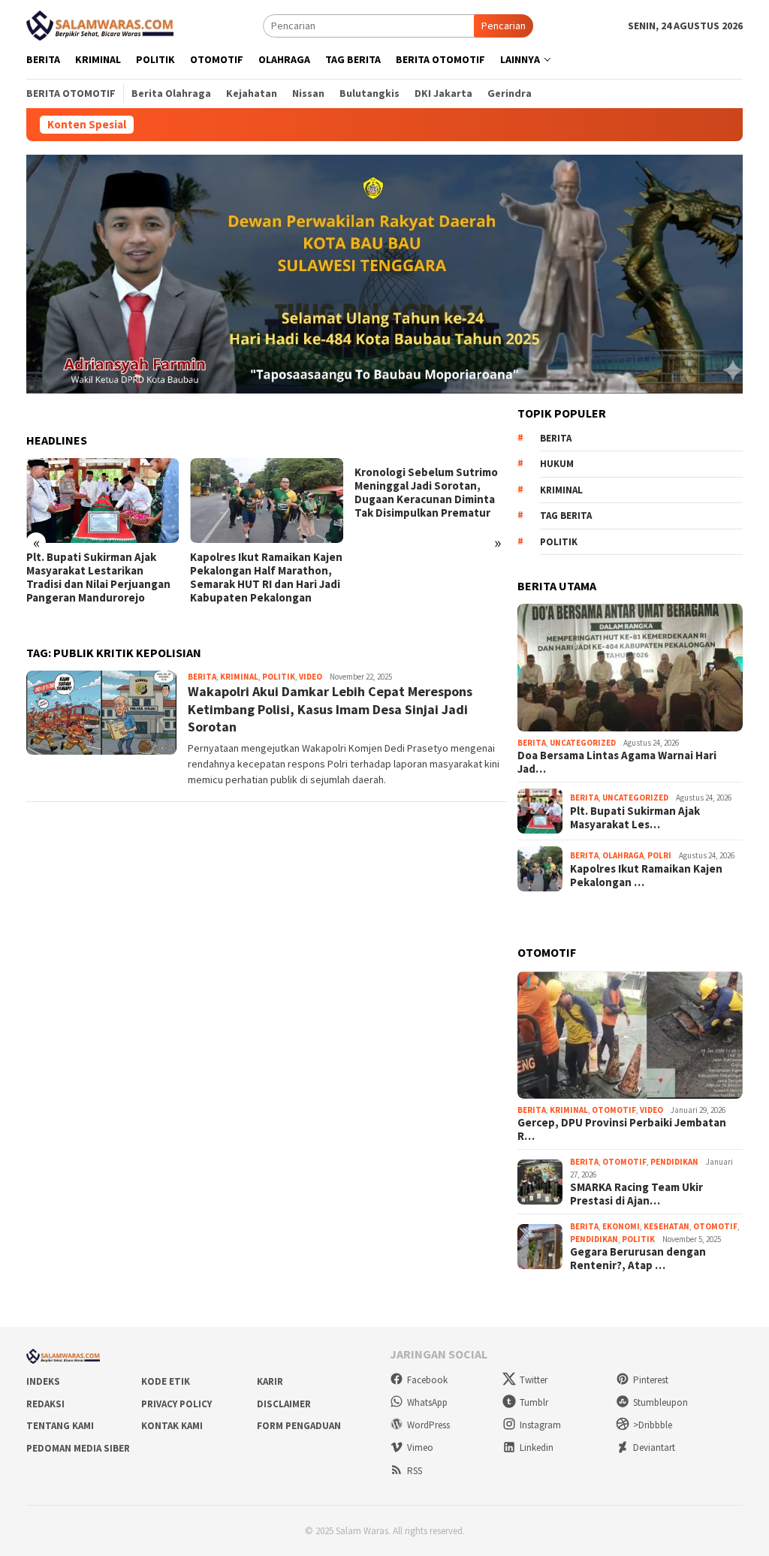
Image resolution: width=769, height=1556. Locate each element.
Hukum (557, 463)
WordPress (428, 1425)
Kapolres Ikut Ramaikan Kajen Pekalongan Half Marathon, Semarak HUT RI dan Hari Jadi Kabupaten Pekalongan (266, 577)
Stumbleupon (660, 1402)
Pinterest (650, 1380)
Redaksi (45, 1404)
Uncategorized (583, 742)
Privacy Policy (176, 1404)
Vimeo (420, 1447)
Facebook (427, 1380)
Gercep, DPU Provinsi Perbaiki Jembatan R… (621, 1129)
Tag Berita (566, 515)
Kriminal (239, 676)
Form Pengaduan (299, 1425)
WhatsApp (427, 1402)
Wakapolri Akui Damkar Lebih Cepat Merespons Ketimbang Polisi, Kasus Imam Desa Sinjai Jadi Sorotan (330, 709)
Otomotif (614, 1110)
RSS (414, 1470)
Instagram (540, 1425)
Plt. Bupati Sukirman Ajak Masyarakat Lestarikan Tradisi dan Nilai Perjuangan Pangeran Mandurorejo (98, 577)
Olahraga (623, 855)
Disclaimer (284, 1404)
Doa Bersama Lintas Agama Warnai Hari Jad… (616, 762)
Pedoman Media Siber (78, 1448)
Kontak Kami (172, 1425)
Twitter (533, 1380)
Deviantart (654, 1447)
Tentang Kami (60, 1425)
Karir (270, 1381)
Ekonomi (621, 1226)
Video (310, 676)
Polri (659, 855)
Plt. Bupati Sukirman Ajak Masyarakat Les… (635, 817)
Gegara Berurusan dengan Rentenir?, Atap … (638, 1258)
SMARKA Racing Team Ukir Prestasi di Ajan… (636, 1194)
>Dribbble (652, 1425)
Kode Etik (165, 1381)
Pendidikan (674, 1161)
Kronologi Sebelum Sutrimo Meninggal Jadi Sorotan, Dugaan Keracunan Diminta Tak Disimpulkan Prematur (426, 493)
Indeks (43, 1381)
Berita (202, 676)
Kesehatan (666, 1226)
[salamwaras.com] (101, 24)
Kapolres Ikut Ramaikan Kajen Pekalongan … (646, 875)
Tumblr (534, 1402)
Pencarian (503, 25)
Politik (278, 676)
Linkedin (536, 1447)
